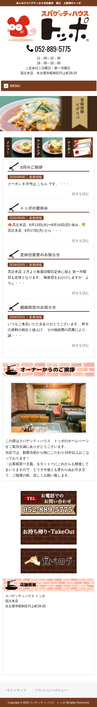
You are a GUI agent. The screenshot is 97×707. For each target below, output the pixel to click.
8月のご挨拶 (31, 167)
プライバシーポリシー (51, 690)
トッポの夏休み (34, 208)
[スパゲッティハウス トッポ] (48, 40)
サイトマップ (16, 690)
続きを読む (80, 194)
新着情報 (35, 177)
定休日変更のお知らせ (40, 254)
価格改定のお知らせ (38, 307)
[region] (48, 113)
